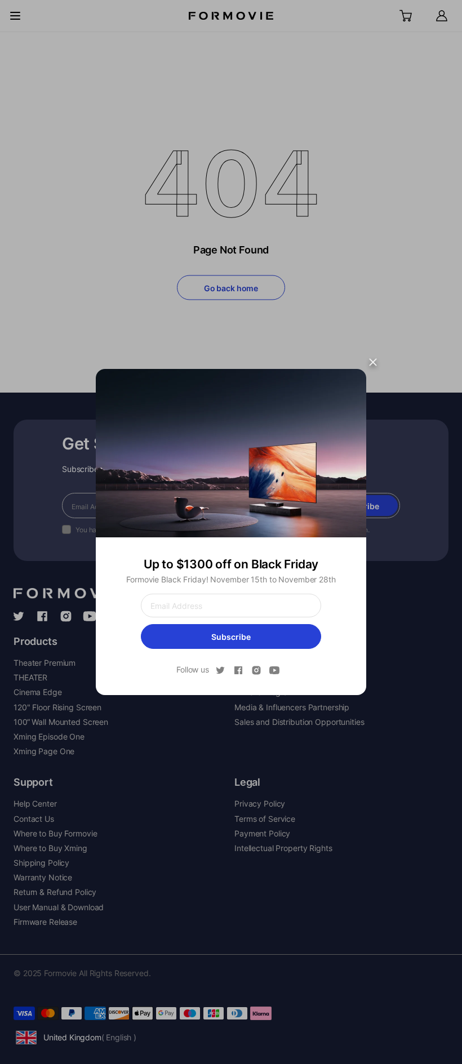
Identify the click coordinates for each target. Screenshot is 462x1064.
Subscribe (231, 637)
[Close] (373, 362)
